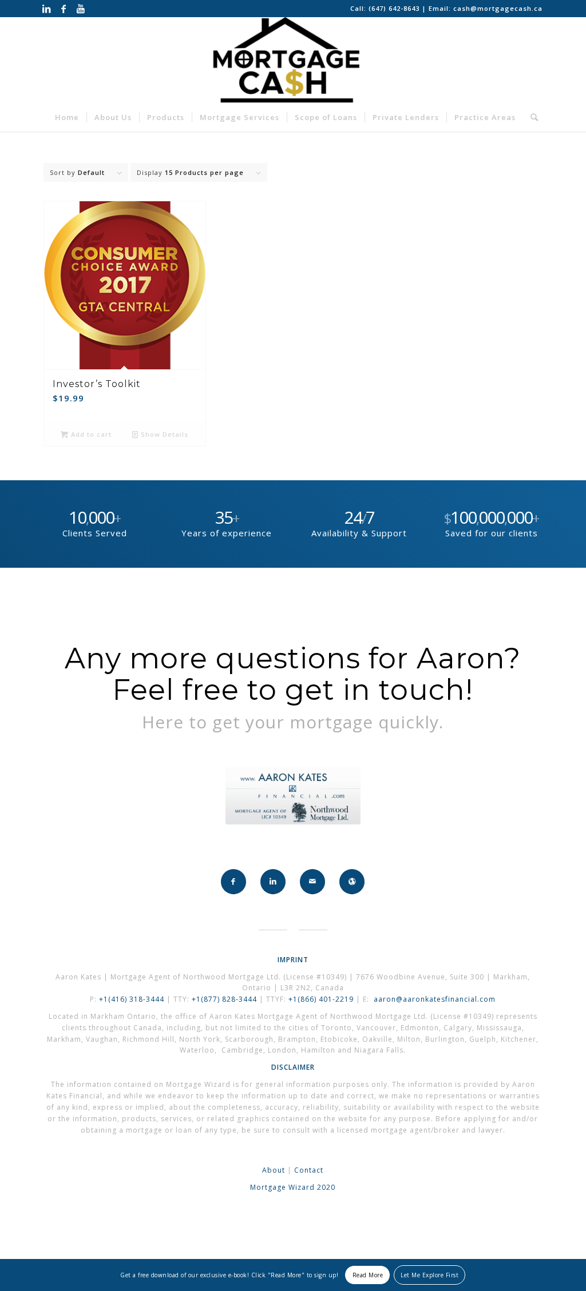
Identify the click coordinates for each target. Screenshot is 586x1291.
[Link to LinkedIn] (46, 8)
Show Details (163, 434)
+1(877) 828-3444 (225, 999)
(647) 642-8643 (395, 8)
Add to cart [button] (90, 434)
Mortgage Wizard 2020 (292, 1187)
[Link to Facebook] (64, 8)
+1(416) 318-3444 (131, 999)
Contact (308, 1170)
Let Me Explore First (429, 1275)
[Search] (531, 117)
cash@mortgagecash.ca (498, 8)
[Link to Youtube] (81, 8)
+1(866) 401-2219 (321, 999)
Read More (368, 1275)
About (273, 1170)
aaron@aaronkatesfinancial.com (435, 999)
